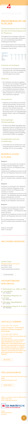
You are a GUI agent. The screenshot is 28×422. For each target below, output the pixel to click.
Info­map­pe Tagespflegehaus (12, 302)
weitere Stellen (8, 385)
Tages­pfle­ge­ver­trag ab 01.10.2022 (14, 306)
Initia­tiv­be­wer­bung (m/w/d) (9, 380)
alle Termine (7, 359)
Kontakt (3, 411)
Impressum (4, 414)
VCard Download (8, 274)
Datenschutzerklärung (6, 412)
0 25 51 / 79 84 (8, 267)
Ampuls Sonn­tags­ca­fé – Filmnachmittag (12, 327)
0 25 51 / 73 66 (7, 265)
